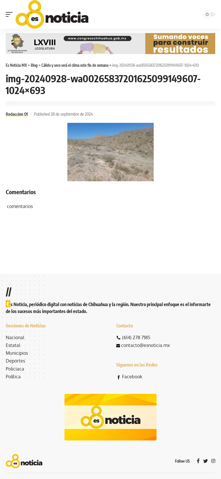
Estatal (13, 345)
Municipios (17, 353)
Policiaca (15, 369)
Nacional (15, 337)
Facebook (132, 376)
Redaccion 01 (17, 114)
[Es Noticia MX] (52, 14)
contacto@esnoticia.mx (145, 345)
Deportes (15, 361)
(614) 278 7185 (136, 337)
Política (13, 376)
